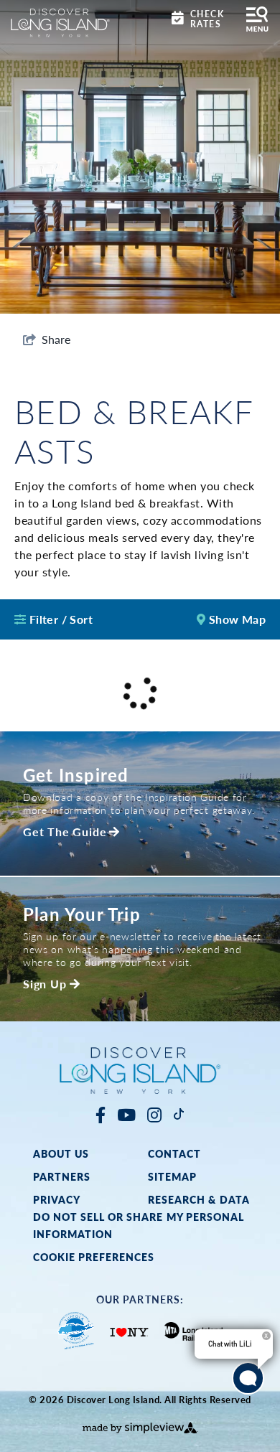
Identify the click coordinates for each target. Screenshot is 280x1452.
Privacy (56, 1199)
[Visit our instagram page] (154, 1114)
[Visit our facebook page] (100, 1114)
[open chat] (248, 1378)
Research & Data (199, 1199)
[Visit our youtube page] (126, 1114)
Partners (61, 1176)
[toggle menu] (257, 19)
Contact (174, 1153)
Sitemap (172, 1176)
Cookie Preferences (94, 1257)
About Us (61, 1153)
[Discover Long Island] (60, 21)
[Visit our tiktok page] (179, 1114)
